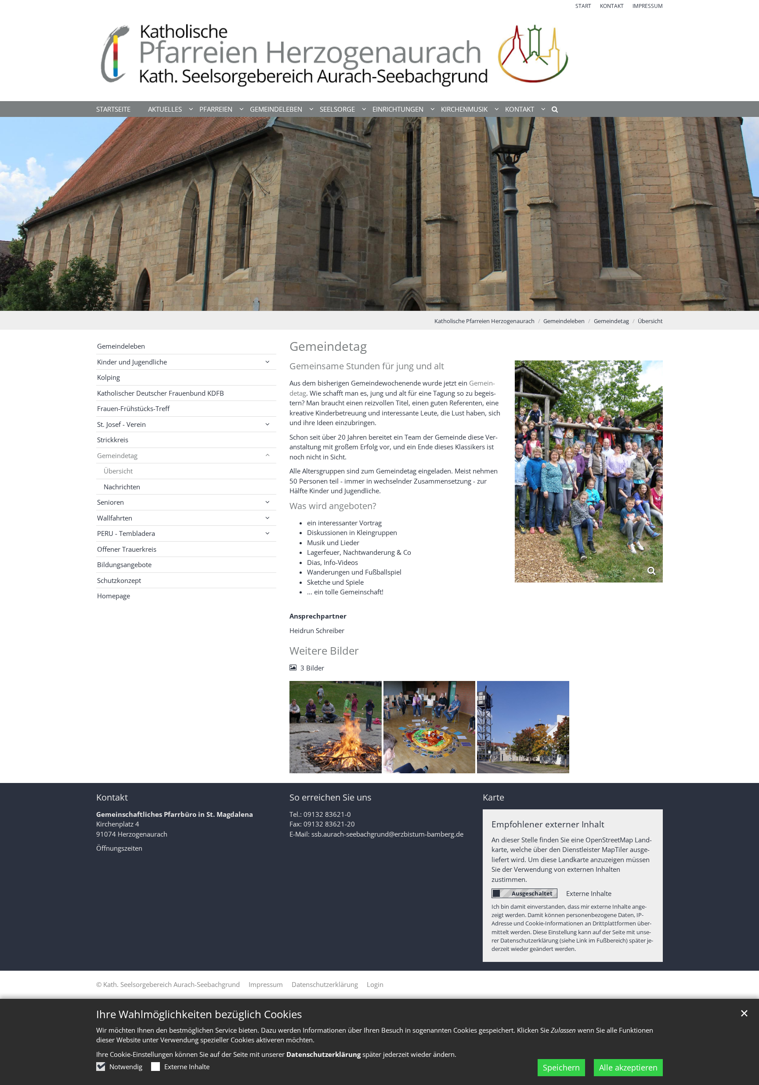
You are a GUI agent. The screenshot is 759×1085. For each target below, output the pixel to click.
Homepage (113, 595)
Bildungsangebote (124, 564)
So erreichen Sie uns (330, 797)
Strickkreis (112, 439)
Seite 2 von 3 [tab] (379, 302)
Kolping (108, 377)
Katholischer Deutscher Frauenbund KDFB (160, 393)
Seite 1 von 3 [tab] (364, 302)
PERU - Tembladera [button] (126, 533)
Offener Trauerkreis (126, 549)
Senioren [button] (110, 502)
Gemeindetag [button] (117, 455)
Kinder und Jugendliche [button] (132, 361)
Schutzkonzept (119, 580)
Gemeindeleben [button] (276, 109)
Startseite (113, 109)
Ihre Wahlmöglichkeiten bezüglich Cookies (199, 1014)
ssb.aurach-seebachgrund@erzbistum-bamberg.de (387, 834)
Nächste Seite (741, 214)
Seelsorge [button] (337, 109)
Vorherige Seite (17, 214)
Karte (493, 797)
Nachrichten (122, 486)
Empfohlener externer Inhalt (548, 824)
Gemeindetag (611, 321)
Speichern (561, 1067)
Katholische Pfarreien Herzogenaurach (484, 321)
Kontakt (112, 797)
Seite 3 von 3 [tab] (394, 302)
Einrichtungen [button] (397, 109)
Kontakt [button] (519, 109)
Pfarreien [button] (215, 109)
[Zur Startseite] (379, 55)
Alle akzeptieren (628, 1067)
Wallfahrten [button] (114, 517)
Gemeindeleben (564, 321)
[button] (552, 111)
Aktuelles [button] (165, 109)
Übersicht (650, 321)
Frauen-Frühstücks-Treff (133, 408)
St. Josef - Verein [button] (121, 424)
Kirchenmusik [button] (464, 109)
